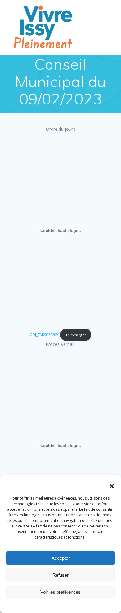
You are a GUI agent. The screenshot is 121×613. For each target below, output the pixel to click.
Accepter (61, 558)
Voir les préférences (60, 592)
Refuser (60, 575)
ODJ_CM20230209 (44, 335)
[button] (112, 486)
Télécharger (75, 335)
